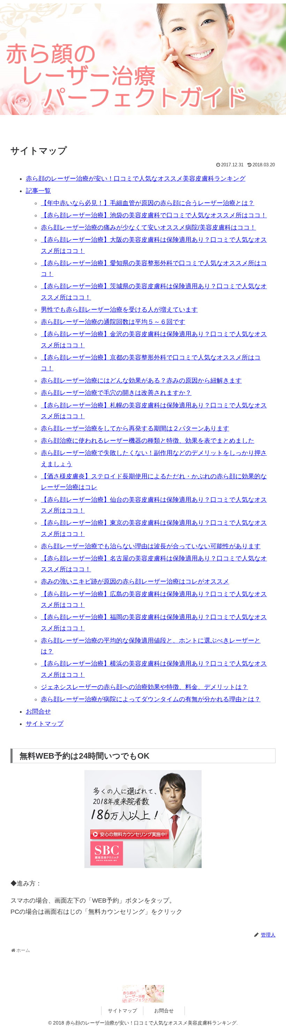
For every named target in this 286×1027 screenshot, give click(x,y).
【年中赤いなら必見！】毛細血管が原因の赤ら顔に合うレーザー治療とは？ (147, 203)
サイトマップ (44, 723)
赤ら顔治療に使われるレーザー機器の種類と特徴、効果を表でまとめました (147, 440)
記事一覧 (38, 190)
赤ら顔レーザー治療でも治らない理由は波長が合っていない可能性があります (151, 546)
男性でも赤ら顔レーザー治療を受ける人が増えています (119, 309)
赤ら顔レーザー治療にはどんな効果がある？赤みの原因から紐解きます (141, 380)
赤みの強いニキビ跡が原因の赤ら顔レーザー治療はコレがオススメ (135, 581)
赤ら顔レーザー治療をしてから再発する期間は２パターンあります (135, 428)
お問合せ (38, 711)
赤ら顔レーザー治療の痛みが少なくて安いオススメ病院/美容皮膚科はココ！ (148, 227)
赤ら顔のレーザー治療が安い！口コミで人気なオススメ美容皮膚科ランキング (136, 178)
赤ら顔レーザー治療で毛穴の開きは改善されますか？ (116, 392)
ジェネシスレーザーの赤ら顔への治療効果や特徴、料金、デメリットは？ (144, 687)
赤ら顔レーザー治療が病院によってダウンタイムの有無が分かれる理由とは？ (151, 699)
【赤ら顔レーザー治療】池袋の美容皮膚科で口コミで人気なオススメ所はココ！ (154, 215)
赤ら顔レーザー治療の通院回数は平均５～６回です (113, 321)
